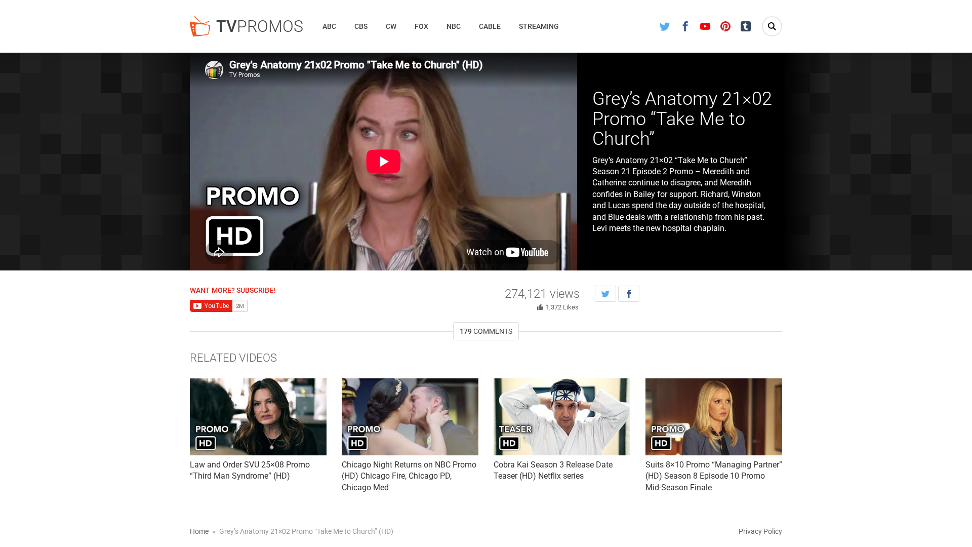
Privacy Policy (760, 531)
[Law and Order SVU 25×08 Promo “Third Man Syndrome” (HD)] (258, 416)
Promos (259, 26)
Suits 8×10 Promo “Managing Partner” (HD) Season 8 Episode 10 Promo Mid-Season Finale (713, 476)
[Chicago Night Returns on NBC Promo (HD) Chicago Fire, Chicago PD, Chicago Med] (410, 416)
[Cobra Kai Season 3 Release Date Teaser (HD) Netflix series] (562, 416)
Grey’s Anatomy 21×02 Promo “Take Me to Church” (682, 118)
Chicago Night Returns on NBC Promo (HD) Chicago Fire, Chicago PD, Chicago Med (409, 476)
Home (199, 531)
